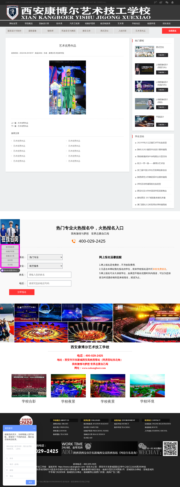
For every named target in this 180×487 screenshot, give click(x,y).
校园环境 (151, 23)
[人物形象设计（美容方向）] (144, 69)
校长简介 (61, 427)
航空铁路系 (105, 23)
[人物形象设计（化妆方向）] (144, 86)
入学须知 (156, 431)
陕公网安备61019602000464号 (51, 482)
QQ (172, 3)
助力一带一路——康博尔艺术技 (151, 163)
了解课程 (161, 55)
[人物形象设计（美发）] (144, 103)
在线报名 (158, 424)
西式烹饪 (104, 31)
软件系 (59, 23)
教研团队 (60, 434)
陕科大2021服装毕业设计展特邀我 (152, 150)
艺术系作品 (140, 31)
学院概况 (29, 23)
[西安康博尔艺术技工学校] (90, 19)
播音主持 (86, 31)
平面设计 (160, 117)
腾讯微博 (155, 4)
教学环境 (122, 427)
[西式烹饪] (144, 51)
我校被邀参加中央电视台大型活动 (152, 156)
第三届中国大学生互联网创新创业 (152, 170)
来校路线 (151, 427)
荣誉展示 (60, 431)
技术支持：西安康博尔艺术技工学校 (76, 482)
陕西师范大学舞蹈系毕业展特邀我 (152, 177)
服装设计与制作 (14, 31)
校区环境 (121, 424)
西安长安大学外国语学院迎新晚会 (152, 191)
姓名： (22, 274)
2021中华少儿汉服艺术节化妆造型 (152, 143)
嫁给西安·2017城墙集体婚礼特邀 (151, 198)
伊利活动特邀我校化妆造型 (149, 184)
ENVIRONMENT (124, 420)
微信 (167, 4)
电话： (22, 283)
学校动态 (136, 23)
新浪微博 (161, 4)
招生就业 (167, 23)
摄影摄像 (32, 31)
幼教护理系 (90, 23)
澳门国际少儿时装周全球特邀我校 (152, 205)
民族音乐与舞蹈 (68, 31)
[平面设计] (144, 121)
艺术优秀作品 (67, 45)
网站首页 (13, 23)
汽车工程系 (75, 23)
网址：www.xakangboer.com (90, 368)
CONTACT (152, 420)
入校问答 (122, 31)
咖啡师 (50, 31)
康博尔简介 (60, 424)
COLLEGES (92, 420)
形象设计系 (44, 23)
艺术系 (121, 23)
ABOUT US (61, 420)
